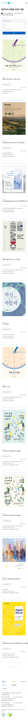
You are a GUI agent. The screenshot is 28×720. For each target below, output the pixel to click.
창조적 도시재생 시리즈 (18, 13)
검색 (14, 33)
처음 (9, 667)
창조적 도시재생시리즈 (8, 13)
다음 (16, 667)
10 (13, 666)
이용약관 (4, 688)
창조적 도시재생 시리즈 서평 (7, 15)
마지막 (19, 667)
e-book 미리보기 (6, 84)
